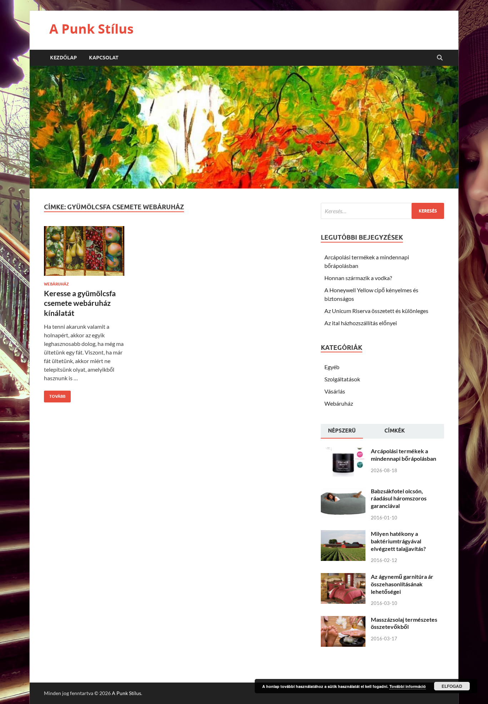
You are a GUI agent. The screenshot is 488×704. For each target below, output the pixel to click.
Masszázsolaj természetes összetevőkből (404, 623)
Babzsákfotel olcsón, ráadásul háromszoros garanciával (399, 498)
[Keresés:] (382, 211)
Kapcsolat (104, 57)
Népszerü (342, 430)
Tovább (54, 395)
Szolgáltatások (342, 379)
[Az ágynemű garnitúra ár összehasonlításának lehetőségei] (343, 577)
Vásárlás (334, 391)
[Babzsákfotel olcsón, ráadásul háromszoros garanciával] (343, 491)
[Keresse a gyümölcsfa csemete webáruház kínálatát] (84, 254)
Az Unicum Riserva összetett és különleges (376, 310)
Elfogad (452, 686)
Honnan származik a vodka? (358, 277)
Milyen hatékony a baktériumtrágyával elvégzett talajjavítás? (398, 541)
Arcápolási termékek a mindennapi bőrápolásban (403, 455)
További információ (407, 686)
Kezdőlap (63, 57)
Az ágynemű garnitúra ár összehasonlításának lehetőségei (402, 584)
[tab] (342, 431)
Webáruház (56, 284)
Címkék (394, 430)
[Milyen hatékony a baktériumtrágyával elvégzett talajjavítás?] (343, 534)
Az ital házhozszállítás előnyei (360, 322)
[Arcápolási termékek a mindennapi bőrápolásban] (343, 451)
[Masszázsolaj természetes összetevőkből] (343, 620)
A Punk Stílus (91, 29)
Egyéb (331, 366)
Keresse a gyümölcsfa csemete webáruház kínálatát (80, 303)
